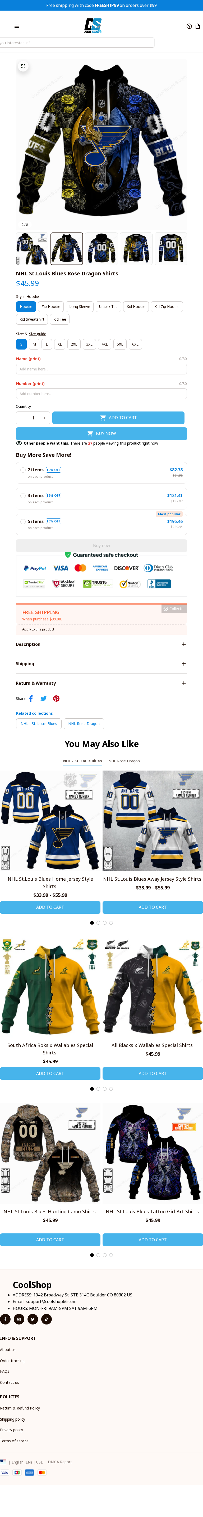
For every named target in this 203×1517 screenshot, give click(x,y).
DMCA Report (60, 1461)
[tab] (92, 922)
